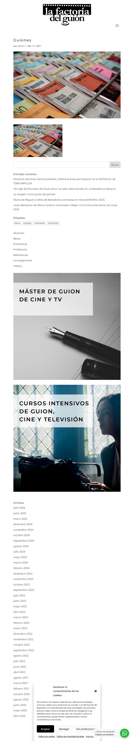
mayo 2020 (20, 710)
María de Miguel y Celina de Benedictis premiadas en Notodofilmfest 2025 (59, 200)
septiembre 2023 (23, 590)
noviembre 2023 (23, 579)
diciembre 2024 (22, 524)
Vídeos (17, 266)
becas (17, 223)
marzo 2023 (20, 617)
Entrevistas (20, 244)
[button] (95, 691)
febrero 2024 (21, 568)
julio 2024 (19, 551)
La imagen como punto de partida (34, 194)
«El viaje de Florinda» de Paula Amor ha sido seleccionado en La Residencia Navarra (64, 189)
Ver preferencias (85, 729)
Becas (17, 238)
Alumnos (18, 233)
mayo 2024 (20, 557)
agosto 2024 (21, 546)
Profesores (20, 249)
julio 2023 (19, 595)
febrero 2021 (21, 688)
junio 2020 (19, 705)
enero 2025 (20, 519)
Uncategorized (22, 260)
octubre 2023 (21, 584)
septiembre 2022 (23, 650)
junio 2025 (19, 513)
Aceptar (45, 729)
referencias (53, 223)
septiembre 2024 (23, 540)
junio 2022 (19, 666)
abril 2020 (19, 716)
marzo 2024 (20, 562)
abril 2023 (19, 612)
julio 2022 (19, 661)
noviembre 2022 (23, 639)
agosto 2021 (21, 677)
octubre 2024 (21, 535)
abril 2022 (19, 672)
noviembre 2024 (23, 529)
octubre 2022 (21, 644)
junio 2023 (19, 601)
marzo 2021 (20, 683)
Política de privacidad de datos (70, 736)
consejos (27, 223)
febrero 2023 (21, 623)
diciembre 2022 (22, 634)
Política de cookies (46, 736)
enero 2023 (20, 628)
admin (21, 45)
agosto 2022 (21, 655)
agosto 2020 (21, 699)
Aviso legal (91, 736)
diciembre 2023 (22, 573)
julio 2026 (19, 507)
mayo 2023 (20, 606)
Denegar (64, 729)
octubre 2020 (21, 694)
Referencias (20, 255)
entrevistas (40, 223)
